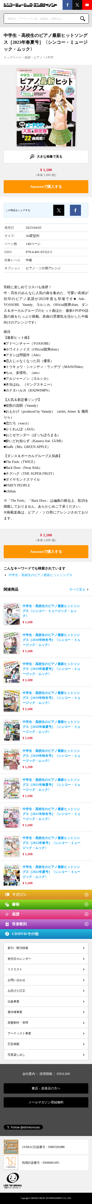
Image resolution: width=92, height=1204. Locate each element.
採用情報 (45, 1074)
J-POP (49, 57)
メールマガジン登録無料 (46, 1102)
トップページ (12, 57)
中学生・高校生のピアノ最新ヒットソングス (40, 575)
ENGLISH (63, 1074)
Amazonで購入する (46, 187)
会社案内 (28, 1074)
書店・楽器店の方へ (46, 1088)
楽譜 (27, 57)
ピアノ (38, 57)
